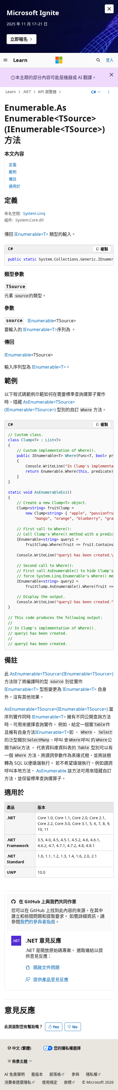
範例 (12, 171)
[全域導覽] (5, 60)
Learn (10, 91)
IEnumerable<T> (31, 234)
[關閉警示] (109, 8)
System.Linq (34, 213)
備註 (12, 179)
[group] (59, 259)
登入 (110, 60)
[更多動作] (109, 92)
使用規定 (49, 1082)
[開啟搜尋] (98, 60)
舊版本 (37, 1074)
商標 (68, 1082)
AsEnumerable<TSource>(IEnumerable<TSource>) (61, 674)
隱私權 (91, 1074)
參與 (75, 1074)
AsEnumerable (51, 771)
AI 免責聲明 (14, 1074)
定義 (12, 164)
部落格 (55, 1074)
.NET (27, 91)
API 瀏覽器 (47, 91)
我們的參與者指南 (37, 922)
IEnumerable (40, 321)
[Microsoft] (59, 60)
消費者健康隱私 (17, 1082)
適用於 (14, 186)
